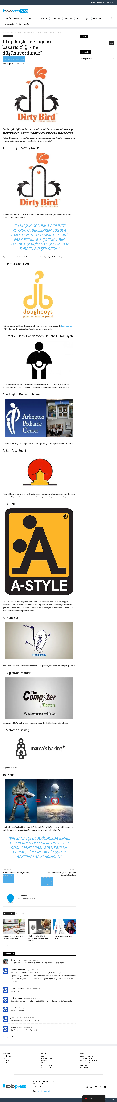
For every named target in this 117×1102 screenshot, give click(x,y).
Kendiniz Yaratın (85, 1067)
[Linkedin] (91, 1084)
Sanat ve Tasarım (16, 33)
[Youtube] (105, 1084)
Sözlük (43, 1063)
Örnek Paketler (85, 1065)
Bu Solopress (7, 1056)
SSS (42, 1056)
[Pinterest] (96, 1084)
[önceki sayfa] (4, 945)
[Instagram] (87, 1084)
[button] (111, 19)
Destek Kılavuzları (47, 1058)
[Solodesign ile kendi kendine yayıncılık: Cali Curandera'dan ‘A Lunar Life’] (39, 926)
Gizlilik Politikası (46, 1065)
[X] (100, 1084)
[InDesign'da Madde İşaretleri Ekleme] (64, 926)
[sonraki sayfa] (7, 945)
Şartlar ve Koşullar (47, 1067)
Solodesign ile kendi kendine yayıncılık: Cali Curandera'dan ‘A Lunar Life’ (38, 938)
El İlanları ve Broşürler (38, 18)
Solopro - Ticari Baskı (87, 1056)
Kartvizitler (55, 18)
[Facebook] (82, 1084)
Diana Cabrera (66, 326)
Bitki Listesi (6, 1061)
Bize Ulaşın (6, 1063)
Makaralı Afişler (83, 18)
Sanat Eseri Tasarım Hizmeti (89, 1061)
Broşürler (68, 18)
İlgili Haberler (8, 914)
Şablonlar (44, 1061)
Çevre (4, 1058)
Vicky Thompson (17, 988)
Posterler (97, 18)
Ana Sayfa (6, 33)
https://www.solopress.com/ (27, 898)
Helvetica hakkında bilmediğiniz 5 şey (16, 873)
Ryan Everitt (16, 1008)
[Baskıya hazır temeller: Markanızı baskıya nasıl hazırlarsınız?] (14, 926)
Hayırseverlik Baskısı (87, 1063)
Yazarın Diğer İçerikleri (24, 914)
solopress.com (88, 3)
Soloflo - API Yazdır (86, 1058)
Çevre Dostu (23, 24)
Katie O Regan (16, 998)
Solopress (10, 64)
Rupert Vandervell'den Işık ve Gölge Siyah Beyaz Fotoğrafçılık (60, 874)
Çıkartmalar (9, 24)
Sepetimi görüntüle (105, 3)
